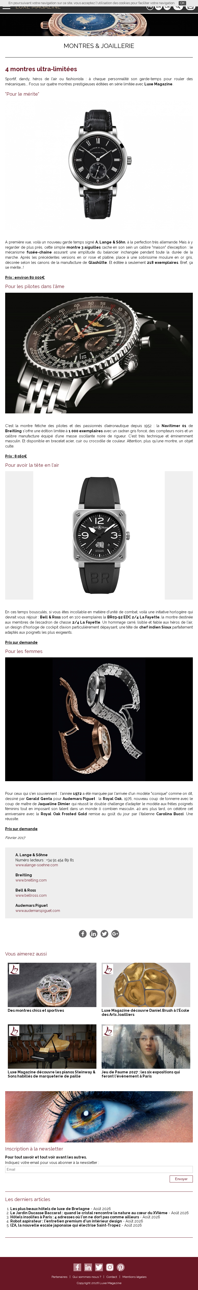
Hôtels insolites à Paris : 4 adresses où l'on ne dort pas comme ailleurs (74, 1217)
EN (158, 7)
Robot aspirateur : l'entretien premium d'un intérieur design (66, 1221)
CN (167, 7)
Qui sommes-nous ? (87, 1277)
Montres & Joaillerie (99, 46)
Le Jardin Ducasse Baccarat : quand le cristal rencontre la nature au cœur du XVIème (89, 1213)
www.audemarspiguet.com (37, 911)
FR (150, 7)
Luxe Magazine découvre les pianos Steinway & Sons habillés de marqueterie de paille (51, 1074)
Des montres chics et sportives (36, 1010)
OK (182, 3)
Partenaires (59, 1277)
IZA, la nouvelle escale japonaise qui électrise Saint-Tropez (65, 1225)
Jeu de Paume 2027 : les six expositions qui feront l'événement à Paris (141, 1074)
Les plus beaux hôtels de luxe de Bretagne (50, 1209)
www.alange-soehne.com (36, 865)
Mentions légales (134, 1277)
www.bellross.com (31, 895)
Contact (111, 1277)
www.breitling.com (31, 880)
